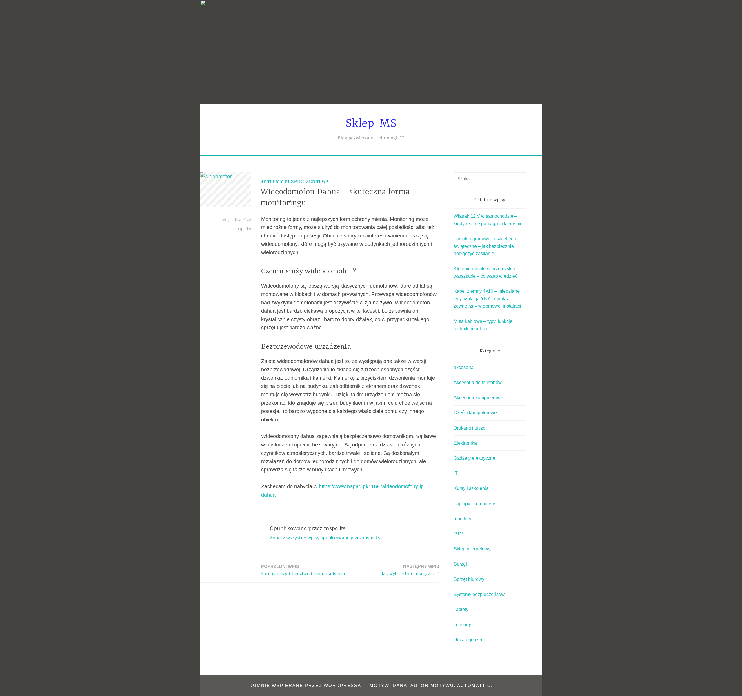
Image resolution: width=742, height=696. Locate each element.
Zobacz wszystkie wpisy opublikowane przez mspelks (325, 537)
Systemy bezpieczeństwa (295, 181)
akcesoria (464, 367)
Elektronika (465, 443)
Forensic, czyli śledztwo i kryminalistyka (303, 570)
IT (456, 473)
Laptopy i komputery (474, 503)
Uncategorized (469, 639)
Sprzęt (460, 563)
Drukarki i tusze (469, 428)
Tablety (461, 609)
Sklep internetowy (472, 548)
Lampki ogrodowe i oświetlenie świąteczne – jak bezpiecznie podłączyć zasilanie (485, 246)
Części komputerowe (475, 412)
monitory (462, 518)
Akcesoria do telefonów (478, 382)
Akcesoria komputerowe (478, 397)
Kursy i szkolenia (471, 488)
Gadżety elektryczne (474, 458)
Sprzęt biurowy (469, 579)
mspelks (243, 229)
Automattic (474, 685)
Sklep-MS (371, 124)
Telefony (462, 624)
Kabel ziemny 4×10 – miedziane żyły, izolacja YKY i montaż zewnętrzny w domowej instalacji (487, 298)
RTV (458, 533)
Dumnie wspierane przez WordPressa (305, 685)
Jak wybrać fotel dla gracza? (410, 570)
